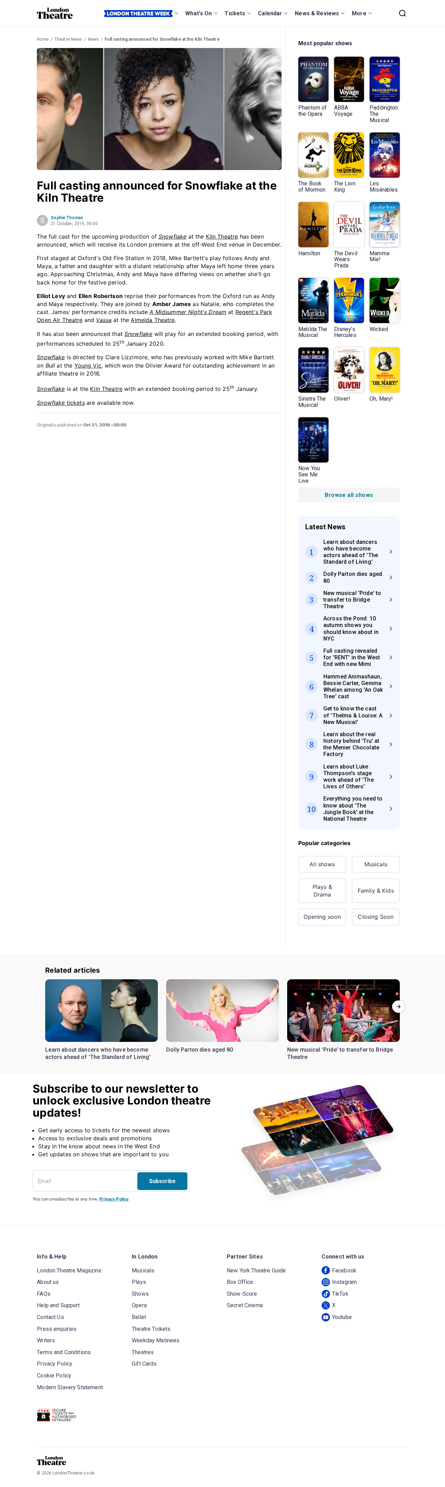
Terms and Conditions (64, 1352)
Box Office (240, 1282)
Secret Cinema (245, 1305)
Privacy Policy (114, 1198)
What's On (198, 13)
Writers (46, 1340)
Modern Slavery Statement (70, 1387)
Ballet (139, 1317)
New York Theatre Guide (256, 1270)
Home (43, 39)
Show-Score (242, 1294)
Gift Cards (144, 1363)
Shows (140, 1294)
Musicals (375, 864)
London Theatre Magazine (69, 1270)
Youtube (342, 1317)
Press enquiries (56, 1329)
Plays (139, 1282)
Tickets (235, 13)
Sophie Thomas (67, 217)
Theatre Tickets (151, 1329)
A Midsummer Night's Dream (187, 311)
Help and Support (58, 1305)
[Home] (55, 13)
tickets (61, 402)
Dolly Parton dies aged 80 (199, 1049)
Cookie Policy (54, 1375)
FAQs (43, 1294)
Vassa (104, 319)
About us (48, 1282)
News (93, 39)
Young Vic (88, 365)
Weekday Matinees (155, 1340)
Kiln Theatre (222, 236)
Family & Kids (376, 890)
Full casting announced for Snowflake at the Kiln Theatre (162, 39)
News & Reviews (317, 13)
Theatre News (68, 39)
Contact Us (50, 1317)
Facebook (344, 1270)
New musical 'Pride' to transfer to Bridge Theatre (340, 1053)
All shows (322, 864)
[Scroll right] (398, 1006)
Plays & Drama (322, 890)
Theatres (143, 1352)
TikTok (340, 1294)
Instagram (344, 1282)
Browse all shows (349, 495)
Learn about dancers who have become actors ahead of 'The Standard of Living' (98, 1053)
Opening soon (322, 916)
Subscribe (162, 1181)
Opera (139, 1305)
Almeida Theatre (153, 319)
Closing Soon (376, 916)
